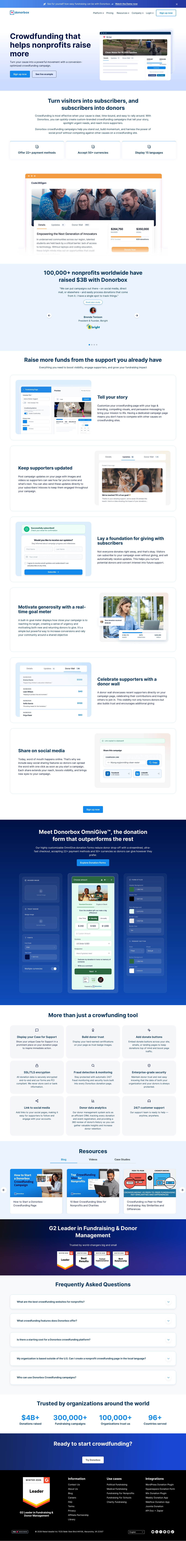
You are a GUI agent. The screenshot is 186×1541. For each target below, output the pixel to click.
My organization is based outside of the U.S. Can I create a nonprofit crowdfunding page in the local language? (81, 1358)
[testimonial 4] (96, 344)
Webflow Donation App (158, 1502)
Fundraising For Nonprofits (120, 1493)
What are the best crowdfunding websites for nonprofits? (51, 1301)
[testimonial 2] (91, 344)
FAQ (70, 1502)
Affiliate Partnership (78, 1515)
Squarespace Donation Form (160, 1489)
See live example (44, 74)
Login (149, 13)
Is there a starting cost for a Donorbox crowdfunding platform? (53, 1339)
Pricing (109, 13)
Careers (72, 1497)
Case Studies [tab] (122, 1159)
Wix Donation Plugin (156, 1493)
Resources (122, 13)
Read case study (93, 302)
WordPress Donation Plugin (160, 1484)
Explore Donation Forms (93, 862)
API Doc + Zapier (154, 1510)
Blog (70, 1493)
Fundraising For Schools (119, 1497)
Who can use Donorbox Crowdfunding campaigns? (46, 1377)
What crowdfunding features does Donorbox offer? (47, 1320)
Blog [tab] (63, 1159)
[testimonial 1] (89, 344)
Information (76, 1478)
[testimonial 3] (94, 344)
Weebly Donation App (157, 1497)
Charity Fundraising (117, 1502)
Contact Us (74, 1484)
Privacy (72, 1510)
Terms (71, 1506)
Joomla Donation (154, 1506)
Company (137, 13)
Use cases (114, 1478)
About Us (73, 1489)
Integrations (155, 1478)
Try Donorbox (93, 1460)
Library (71, 1519)
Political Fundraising (117, 1484)
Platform (97, 13)
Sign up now (166, 13)
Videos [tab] (93, 1159)
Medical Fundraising (117, 1489)
